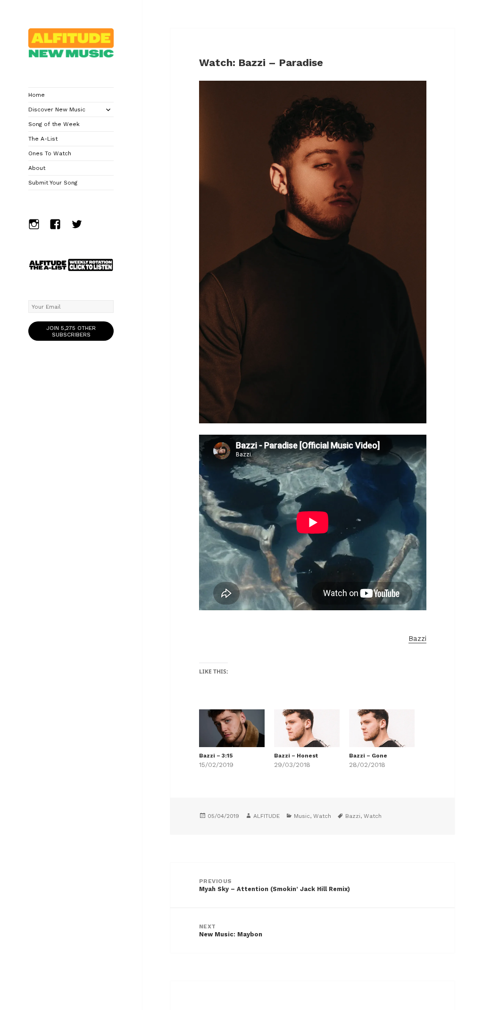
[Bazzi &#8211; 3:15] (232, 728)
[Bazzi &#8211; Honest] (307, 728)
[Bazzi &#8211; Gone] (382, 728)
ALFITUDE (266, 816)
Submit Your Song (52, 182)
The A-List (43, 138)
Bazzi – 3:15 (216, 755)
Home (36, 95)
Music (302, 816)
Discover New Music (56, 109)
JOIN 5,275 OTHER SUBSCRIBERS (71, 331)
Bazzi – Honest (296, 755)
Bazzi (417, 638)
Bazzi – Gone (368, 755)
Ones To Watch (49, 153)
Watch (322, 816)
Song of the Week (54, 124)
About (36, 168)
